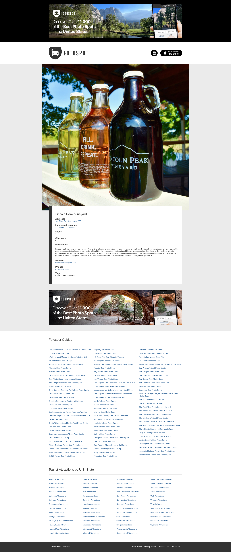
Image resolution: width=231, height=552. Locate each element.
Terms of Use (163, 546)
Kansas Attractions (90, 496)
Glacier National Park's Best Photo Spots (66, 445)
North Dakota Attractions (126, 512)
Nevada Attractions (124, 488)
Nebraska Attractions (125, 483)
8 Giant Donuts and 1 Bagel (60, 361)
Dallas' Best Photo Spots (59, 419)
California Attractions (57, 496)
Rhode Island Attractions (126, 533)
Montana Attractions (124, 479)
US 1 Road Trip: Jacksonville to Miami (155, 436)
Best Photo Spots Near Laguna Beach (65, 379)
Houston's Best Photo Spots (105, 353)
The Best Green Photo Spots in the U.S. (156, 411)
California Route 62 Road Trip (61, 394)
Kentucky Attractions (91, 500)
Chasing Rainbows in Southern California (66, 401)
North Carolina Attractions (127, 508)
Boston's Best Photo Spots (60, 386)
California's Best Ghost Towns (61, 397)
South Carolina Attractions (161, 479)
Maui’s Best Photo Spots (104, 405)
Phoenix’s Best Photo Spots (105, 456)
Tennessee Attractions (159, 488)
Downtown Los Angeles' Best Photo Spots (66, 434)
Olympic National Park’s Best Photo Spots (111, 438)
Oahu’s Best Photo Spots (104, 434)
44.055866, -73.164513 (65, 228)
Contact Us (175, 546)
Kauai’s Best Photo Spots (104, 368)
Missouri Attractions (91, 533)
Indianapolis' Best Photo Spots (107, 361)
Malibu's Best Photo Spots (105, 401)
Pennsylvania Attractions (126, 529)
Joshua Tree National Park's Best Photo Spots (113, 364)
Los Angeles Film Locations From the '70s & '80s (114, 383)
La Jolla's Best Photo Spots (105, 375)
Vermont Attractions (158, 500)
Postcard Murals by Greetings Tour (153, 353)
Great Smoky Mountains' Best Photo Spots (67, 452)
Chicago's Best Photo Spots (60, 405)
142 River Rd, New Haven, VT (68, 221)
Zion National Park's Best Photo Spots (155, 455)
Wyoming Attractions (159, 525)
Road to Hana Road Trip (149, 361)
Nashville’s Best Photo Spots (106, 423)
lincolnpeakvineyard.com (65, 263)
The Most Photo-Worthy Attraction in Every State (159, 425)
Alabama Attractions (57, 479)
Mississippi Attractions (92, 529)
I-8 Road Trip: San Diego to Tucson (109, 357)
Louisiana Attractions (91, 504)
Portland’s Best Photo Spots (151, 350)
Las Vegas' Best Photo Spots (106, 379)
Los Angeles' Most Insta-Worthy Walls (110, 386)
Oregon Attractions (124, 525)
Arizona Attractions (56, 488)
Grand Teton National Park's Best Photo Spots (68, 449)
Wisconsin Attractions (159, 521)
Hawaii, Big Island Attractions (61, 521)
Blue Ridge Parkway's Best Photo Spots (65, 383)
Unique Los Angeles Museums (152, 433)
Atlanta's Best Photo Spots (60, 368)
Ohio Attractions (123, 516)
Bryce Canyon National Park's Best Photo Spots (69, 390)
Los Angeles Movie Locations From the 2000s (113, 390)
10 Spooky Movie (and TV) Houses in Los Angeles (70, 350)
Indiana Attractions (90, 488)
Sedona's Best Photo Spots (150, 390)
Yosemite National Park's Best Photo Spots (157, 451)
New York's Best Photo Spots (106, 430)
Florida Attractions (56, 512)
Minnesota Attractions (92, 525)
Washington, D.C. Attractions (162, 512)
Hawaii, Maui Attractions (59, 529)
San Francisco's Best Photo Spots (153, 375)
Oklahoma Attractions (125, 521)
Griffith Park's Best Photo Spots (62, 456)
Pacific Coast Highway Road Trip (107, 449)
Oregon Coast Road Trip (104, 441)
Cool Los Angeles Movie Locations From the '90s (69, 416)
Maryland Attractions (91, 512)
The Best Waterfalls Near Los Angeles (155, 414)
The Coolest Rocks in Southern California (156, 422)
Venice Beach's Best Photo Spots (153, 440)
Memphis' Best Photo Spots (105, 408)
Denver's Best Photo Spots (60, 427)
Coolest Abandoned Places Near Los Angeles (68, 412)
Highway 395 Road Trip (104, 350)
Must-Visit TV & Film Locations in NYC (110, 419)
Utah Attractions (157, 496)
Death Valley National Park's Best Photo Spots (68, 423)
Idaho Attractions (90, 479)
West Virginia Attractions (160, 516)
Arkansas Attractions (57, 492)
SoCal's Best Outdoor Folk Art (151, 400)
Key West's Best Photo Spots (106, 372)
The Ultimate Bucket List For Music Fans (156, 429)
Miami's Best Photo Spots (104, 412)
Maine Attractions (90, 508)
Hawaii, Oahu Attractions (59, 533)
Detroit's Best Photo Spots (60, 430)
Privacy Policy (150, 546)
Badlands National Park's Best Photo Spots (67, 375)
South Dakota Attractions (160, 483)
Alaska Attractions (56, 483)
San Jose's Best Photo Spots (151, 379)
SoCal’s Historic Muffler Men (151, 403)
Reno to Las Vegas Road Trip (151, 357)
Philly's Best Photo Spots (104, 452)
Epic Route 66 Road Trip (59, 438)
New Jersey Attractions (126, 496)
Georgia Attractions (57, 516)
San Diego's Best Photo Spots (151, 372)
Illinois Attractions (90, 483)
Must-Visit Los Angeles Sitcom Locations (111, 416)
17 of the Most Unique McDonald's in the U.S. (68, 357)
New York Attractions (125, 504)
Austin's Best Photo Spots (59, 372)
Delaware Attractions (57, 508)
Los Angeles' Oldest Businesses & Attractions (113, 394)
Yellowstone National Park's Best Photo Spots (158, 447)
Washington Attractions (160, 508)
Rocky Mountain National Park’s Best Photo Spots (160, 364)
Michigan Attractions (91, 521)
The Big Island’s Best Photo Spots (153, 418)
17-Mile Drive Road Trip (59, 353)
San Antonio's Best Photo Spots (152, 368)
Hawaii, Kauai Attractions (59, 525)
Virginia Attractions (158, 504)
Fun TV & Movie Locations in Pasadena (65, 441)
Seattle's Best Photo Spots (150, 386)
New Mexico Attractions (126, 500)
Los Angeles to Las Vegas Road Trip (109, 397)
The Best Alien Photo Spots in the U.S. (155, 407)
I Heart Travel (136, 546)
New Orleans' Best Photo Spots (107, 427)
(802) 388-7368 (62, 269)
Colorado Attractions (57, 500)
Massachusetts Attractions (94, 516)
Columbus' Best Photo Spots (61, 408)
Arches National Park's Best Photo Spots (66, 364)
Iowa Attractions (89, 492)
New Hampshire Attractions (127, 492)
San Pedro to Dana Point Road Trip (154, 383)
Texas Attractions (157, 492)
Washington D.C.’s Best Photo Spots (154, 444)
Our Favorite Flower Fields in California (110, 445)
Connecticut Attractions (58, 504)
